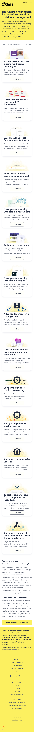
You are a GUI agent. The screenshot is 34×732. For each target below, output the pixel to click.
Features (17, 688)
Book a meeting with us (17, 702)
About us (17, 691)
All (4, 44)
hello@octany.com (17, 668)
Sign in (25, 2)
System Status (17, 708)
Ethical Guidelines (17, 694)
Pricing (17, 685)
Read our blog (17, 720)
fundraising (28, 44)
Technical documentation (17, 705)
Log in (17, 671)
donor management (14, 44)
